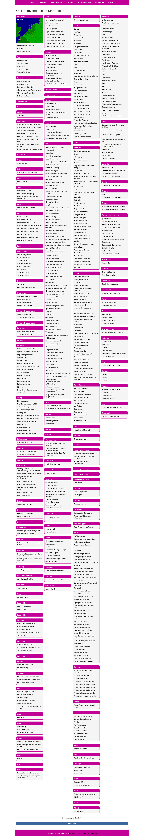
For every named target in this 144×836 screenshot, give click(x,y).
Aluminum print (107, 314)
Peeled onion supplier (81, 403)
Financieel (49, 567)
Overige (48, 143)
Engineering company (25, 355)
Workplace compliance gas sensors (57, 373)
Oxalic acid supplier (109, 272)
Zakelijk (76, 25)
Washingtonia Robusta (81, 250)
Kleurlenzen (78, 170)
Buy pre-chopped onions (82, 719)
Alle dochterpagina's (84, 2)
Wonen (76, 273)
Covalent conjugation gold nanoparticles (54, 391)
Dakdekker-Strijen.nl (24, 495)
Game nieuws (22, 163)
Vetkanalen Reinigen (81, 120)
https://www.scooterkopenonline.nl (29, 632)
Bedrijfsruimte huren (81, 88)
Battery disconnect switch (54, 352)
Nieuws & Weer (51, 89)
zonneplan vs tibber (24, 302)
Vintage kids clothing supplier (84, 681)
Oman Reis (49, 585)
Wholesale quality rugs (25, 695)
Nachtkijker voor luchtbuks (54, 261)
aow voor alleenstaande (53, 276)
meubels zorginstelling (53, 156)
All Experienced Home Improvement (81, 462)
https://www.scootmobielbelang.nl (28, 647)
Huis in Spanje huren (24, 81)
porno (104, 113)
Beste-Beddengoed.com (25, 45)
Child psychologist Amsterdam (27, 296)
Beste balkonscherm (81, 371)
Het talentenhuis (79, 131)
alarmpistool (49, 282)
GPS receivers (50, 384)
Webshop (105, 338)
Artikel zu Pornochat (52, 81)
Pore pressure (22, 378)
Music (104, 404)
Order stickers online (81, 79)
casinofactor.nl (50, 418)
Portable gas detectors (81, 610)
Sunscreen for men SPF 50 (26, 223)
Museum (48, 576)
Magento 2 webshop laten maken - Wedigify (86, 182)
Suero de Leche (79, 400)
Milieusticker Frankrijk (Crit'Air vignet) (55, 113)
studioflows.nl (22, 588)
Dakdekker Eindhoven (81, 360)
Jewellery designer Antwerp (27, 570)
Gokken (48, 414)
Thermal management (53, 341)
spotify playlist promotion (110, 51)
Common (20, 714)
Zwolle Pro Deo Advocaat (111, 176)
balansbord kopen (51, 553)
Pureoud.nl (77, 267)
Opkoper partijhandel (81, 46)
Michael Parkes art (108, 320)
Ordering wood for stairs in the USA (29, 742)
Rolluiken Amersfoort (109, 251)
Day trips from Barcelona (25, 87)
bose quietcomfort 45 (109, 98)
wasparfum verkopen (24, 442)
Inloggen (111, 2)
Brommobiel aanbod (24, 606)
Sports (76, 745)
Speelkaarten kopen (81, 212)
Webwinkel (49, 460)
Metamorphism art (108, 317)
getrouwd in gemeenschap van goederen (56, 226)
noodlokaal (49, 153)
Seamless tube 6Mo (52, 297)
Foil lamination (79, 580)
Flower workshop (108, 392)
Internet (48, 537)
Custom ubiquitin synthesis (83, 574)
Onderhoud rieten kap (81, 276)
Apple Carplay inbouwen (54, 32)
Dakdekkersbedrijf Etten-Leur (27, 484)
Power (76, 790)
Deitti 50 (20, 758)
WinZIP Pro (78, 253)
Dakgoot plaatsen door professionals (25, 477)
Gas (46, 347)
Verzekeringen (50, 95)
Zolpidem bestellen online (111, 40)
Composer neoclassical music (112, 407)
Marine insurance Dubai (82, 542)
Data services (78, 644)
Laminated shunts (23, 257)
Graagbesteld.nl (79, 215)
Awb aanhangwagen (52, 323)
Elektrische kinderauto (81, 173)
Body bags (49, 311)
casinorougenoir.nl (51, 421)
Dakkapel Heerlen (80, 504)
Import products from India (83, 602)
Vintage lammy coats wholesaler (85, 696)
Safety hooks (49, 314)
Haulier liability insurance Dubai (85, 539)
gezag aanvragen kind (53, 219)
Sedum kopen (50, 473)
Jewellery (20, 566)
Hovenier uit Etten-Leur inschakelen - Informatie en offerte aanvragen (29, 555)
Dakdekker (21, 465)
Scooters (20, 620)
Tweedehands (22, 101)
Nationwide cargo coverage (26, 331)
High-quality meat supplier (83, 716)
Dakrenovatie (78, 509)
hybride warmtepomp (52, 308)
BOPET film (49, 364)
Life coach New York (52, 55)
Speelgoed (106, 413)
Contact (78, 818)
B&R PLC (105, 344)
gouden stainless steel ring (26, 317)
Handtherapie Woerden (110, 63)
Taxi (18, 57)
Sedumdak (49, 469)
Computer (105, 371)
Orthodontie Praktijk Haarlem (55, 182)
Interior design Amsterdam (26, 700)
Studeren (105, 191)
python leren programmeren (111, 197)
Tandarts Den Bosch (109, 57)
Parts (104, 299)
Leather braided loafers (82, 238)
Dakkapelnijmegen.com (82, 357)
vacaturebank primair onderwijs (56, 173)
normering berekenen (52, 256)
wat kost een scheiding (53, 267)
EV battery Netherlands (25, 732)
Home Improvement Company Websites (84, 457)
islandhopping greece (53, 109)
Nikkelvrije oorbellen (24, 575)
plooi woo (48, 179)
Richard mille (78, 186)
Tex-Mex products (80, 725)
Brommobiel (21, 603)
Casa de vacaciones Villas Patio (28, 680)
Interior (19, 688)
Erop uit (48, 123)
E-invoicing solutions (81, 655)
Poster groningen (80, 217)
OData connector (79, 649)
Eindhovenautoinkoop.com (54, 571)
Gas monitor (78, 551)
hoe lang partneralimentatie (54, 294)
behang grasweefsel (81, 279)
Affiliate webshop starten (82, 137)
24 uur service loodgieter (82, 308)
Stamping (20, 448)
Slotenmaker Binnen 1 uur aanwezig (83, 320)
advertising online (80, 134)
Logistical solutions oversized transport (55, 495)
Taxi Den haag (50, 26)
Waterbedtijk (78, 324)
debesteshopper (107, 167)
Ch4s (75, 64)
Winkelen (77, 808)
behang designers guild (82, 293)
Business (77, 532)
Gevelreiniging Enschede (111, 254)
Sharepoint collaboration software (85, 577)
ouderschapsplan (51, 188)
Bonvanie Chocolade (81, 388)
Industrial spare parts (109, 302)
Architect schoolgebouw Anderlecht (57, 245)
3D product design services (26, 410)
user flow (77, 32)
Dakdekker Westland (24, 481)
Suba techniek (79, 58)
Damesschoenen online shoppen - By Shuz (114, 126)
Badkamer (49, 513)
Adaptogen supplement (25, 234)
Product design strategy (82, 545)
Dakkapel (77, 500)
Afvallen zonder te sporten (111, 23)
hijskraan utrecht (51, 70)
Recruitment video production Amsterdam (27, 197)
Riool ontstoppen (80, 523)
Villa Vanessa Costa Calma (26, 93)
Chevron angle (79, 327)
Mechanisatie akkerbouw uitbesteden (110, 47)
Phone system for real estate (83, 661)
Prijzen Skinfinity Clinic (110, 66)
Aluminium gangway (24, 254)
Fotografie (21, 584)
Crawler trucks (22, 357)
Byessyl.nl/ (105, 149)
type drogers (78, 495)
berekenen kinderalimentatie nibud (57, 208)
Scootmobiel (21, 641)
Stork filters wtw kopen (53, 464)
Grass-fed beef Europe (81, 728)
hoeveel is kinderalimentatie (55, 236)
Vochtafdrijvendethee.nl (82, 421)
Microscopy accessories (53, 358)
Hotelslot (77, 82)
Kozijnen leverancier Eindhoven (113, 332)
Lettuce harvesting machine (26, 349)
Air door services (51, 485)
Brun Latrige (21, 424)
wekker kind (78, 770)
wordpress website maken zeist (113, 239)
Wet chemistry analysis (53, 329)
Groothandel (106, 289)
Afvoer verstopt (79, 311)
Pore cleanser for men (25, 220)
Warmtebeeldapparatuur (53, 264)
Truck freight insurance (25, 334)
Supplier (105, 268)
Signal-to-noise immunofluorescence (52, 380)
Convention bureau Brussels (83, 597)
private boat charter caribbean (112, 116)
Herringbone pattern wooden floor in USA (29, 745)
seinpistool (49, 205)
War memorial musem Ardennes (56, 580)
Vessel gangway (23, 272)
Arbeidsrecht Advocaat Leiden (112, 104)
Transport (48, 479)
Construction (22, 251)
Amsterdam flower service (111, 389)
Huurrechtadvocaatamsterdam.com (57, 409)
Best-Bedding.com (23, 51)
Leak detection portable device (84, 641)
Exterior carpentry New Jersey (84, 453)
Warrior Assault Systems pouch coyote (84, 706)
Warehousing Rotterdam (82, 554)
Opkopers (77, 29)
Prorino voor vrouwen (81, 160)
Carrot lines (78, 483)
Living (19, 738)
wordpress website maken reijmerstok (83, 127)
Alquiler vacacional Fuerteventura (29, 90)
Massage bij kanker (108, 26)
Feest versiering (79, 203)
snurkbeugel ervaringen (82, 767)
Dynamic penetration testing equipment (27, 391)
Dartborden (78, 197)
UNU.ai (76, 154)
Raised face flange (23, 375)
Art (103, 311)
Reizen (48, 100)
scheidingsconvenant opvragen (56, 285)
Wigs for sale (78, 256)
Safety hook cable (80, 102)
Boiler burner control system (83, 568)
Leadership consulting (81, 594)
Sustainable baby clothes (26, 208)
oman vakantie (50, 589)
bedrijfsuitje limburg (52, 168)
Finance (76, 778)
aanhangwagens (51, 326)
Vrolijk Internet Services (90, 834)
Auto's (19, 112)
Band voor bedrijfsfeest (53, 406)
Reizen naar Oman (23, 96)
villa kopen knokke (51, 185)
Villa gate (20, 284)
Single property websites (25, 130)
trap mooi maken (51, 303)
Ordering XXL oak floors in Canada (86, 333)
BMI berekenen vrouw (24, 305)
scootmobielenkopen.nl (25, 644)
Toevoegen (42, 2)
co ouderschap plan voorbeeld (56, 288)
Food (75, 712)
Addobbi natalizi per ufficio (111, 293)
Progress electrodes (52, 350)
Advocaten (77, 435)
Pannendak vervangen (81, 342)
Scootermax (21, 635)
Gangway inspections (24, 263)
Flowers (105, 386)
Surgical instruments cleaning (27, 773)
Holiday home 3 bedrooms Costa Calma (28, 544)
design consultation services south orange (29, 707)
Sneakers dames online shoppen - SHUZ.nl (114, 131)
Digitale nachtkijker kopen (54, 196)
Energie (104, 203)
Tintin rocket (106, 263)
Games (20, 160)
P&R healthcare (79, 536)
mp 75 (104, 92)
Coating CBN (22, 413)
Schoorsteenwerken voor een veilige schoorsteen (55, 449)
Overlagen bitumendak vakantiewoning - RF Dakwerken (28, 470)
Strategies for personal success (28, 415)
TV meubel (49, 332)
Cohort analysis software (82, 658)
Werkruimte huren (80, 70)
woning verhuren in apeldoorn (84, 374)
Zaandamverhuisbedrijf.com (83, 368)
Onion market (78, 409)
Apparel (20, 204)
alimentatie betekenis (52, 202)
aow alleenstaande (52, 214)
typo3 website (106, 218)
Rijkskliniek (106, 60)
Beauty (19, 213)
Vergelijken (106, 164)
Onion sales (78, 412)
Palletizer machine (23, 381)
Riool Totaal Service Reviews (84, 527)
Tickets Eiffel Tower (52, 58)
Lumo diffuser (78, 247)
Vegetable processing (81, 479)
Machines (20, 345)
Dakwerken (106, 280)
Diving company (23, 401)
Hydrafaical (106, 54)
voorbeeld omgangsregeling (55, 242)
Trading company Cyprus (110, 221)
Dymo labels (78, 52)
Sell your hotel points (109, 69)
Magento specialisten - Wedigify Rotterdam (85, 177)
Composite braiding (52, 367)
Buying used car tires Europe (55, 40)
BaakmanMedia (74, 834)
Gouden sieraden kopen (26, 311)
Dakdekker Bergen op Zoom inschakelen (55, 444)
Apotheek (77, 444)
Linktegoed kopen (56, 2)
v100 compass (50, 338)
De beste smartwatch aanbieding (113, 170)
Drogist (20, 501)
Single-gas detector (52, 355)
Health (19, 769)
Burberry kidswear (23, 516)
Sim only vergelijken (81, 20)
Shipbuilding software (81, 600)
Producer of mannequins (25, 513)
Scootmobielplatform (24, 650)
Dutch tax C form (79, 782)
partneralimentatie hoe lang (54, 230)
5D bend (20, 387)
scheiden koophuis (52, 270)
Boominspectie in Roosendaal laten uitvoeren (29, 560)
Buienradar (21, 16)
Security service (23, 594)
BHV (103, 194)
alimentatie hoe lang (52, 211)
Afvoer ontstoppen (80, 299)
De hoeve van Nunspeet (53, 132)
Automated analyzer (24, 407)
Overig (19, 397)
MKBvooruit (78, 93)
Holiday (20, 539)
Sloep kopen (106, 89)
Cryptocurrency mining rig (111, 185)
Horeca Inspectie (79, 117)
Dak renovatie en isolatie (82, 339)
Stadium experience (81, 749)
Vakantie (20, 78)
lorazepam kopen (108, 37)
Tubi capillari (49, 370)
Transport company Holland (55, 491)
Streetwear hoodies (108, 158)
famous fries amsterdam (53, 78)
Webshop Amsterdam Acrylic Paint (114, 353)
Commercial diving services (26, 421)
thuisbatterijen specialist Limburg (113, 206)
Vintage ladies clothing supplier (85, 693)
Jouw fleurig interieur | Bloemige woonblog (85, 378)
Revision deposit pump (25, 363)
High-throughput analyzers (26, 433)
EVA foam (105, 347)
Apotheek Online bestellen (111, 43)
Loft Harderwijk (22, 84)
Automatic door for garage (26, 287)
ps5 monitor (78, 157)
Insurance (20, 328)
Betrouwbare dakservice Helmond (29, 474)
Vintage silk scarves (81, 678)
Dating (19, 755)
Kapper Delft (49, 129)
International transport (53, 508)
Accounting (78, 73)
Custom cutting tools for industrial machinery (85, 584)
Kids (103, 362)
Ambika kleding (107, 152)
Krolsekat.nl (49, 150)
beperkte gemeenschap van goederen (55, 252)
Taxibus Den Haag (23, 72)
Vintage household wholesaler (84, 684)
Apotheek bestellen (80, 229)
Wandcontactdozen (80, 232)
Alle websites (99, 2)
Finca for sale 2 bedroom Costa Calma (28, 140)
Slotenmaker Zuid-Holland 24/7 (84, 317)
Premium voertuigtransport (54, 46)
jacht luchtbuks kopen (53, 233)
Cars (19, 723)
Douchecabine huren (52, 517)
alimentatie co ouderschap (54, 291)
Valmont (76, 189)
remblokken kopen (51, 159)
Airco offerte (78, 49)
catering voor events (81, 397)
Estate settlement (80, 439)
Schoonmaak (22, 439)
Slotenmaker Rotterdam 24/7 (84, 314)
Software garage (51, 29)
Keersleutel (78, 85)
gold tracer (49, 317)
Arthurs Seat (49, 106)
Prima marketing (107, 236)
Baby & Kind (106, 259)
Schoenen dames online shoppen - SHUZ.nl (114, 140)
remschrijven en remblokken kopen (57, 162)
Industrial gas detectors (82, 559)
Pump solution (22, 181)
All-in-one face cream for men (27, 228)
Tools (75, 754)
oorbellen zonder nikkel (25, 579)
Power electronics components (84, 794)
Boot (103, 72)
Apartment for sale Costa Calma (28, 136)
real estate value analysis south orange (28, 145)
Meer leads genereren (81, 61)
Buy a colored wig (108, 356)
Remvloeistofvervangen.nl (54, 20)
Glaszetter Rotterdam (81, 363)
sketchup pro (78, 99)
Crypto (104, 182)
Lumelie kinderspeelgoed (111, 416)
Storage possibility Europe (111, 224)
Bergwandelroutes (51, 117)
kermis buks (49, 279)
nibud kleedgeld (51, 222)
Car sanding (21, 726)
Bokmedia (77, 35)
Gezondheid (21, 293)
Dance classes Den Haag (111, 365)
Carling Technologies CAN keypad (86, 562)
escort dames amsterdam (54, 64)
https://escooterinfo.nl (24, 629)
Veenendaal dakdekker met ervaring (26, 488)
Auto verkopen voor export (54, 34)
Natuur (76, 426)
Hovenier (20, 550)
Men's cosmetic (22, 217)
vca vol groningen (51, 170)
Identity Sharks (79, 38)
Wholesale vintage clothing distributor (83, 671)
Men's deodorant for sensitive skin (29, 225)
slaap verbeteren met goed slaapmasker (54, 396)
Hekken (20, 169)
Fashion (20, 510)
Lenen (76, 142)
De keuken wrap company (83, 302)
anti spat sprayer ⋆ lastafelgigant (28, 531)
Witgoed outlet (79, 209)
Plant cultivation (51, 529)
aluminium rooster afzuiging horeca (86, 76)
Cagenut (105, 374)
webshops (77, 763)
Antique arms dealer (52, 387)
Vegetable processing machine (28, 366)
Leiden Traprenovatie (109, 173)
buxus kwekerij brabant (82, 430)
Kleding (76, 701)
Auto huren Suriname (52, 23)
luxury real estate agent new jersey (29, 124)
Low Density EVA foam (82, 259)
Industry (20, 661)
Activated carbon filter (81, 548)
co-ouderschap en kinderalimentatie (57, 239)
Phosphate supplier (108, 275)
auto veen (20, 115)
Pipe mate (20, 717)
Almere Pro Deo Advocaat (83, 354)
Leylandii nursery (51, 532)
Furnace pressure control (82, 646)
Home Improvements (81, 450)
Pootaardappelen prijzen (82, 226)
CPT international (23, 372)
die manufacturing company (26, 451)
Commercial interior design (26, 703)
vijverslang (77, 282)
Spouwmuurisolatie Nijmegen (112, 245)
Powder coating (22, 667)
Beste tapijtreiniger (108, 107)
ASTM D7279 (22, 360)
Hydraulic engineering (53, 320)
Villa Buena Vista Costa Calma (28, 677)
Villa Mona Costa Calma (25, 683)
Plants (47, 525)
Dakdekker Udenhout (24, 492)
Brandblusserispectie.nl (82, 111)
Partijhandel (78, 41)
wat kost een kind (51, 273)
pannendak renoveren (81, 285)
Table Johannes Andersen (83, 235)
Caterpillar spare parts (109, 305)
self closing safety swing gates (27, 172)
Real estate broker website (26, 133)
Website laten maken (109, 80)
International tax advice (82, 785)
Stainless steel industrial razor (84, 758)
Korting (19, 106)
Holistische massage (109, 29)
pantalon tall (106, 155)
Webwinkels (78, 147)
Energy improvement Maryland (27, 749)
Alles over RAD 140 (80, 391)
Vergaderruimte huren (81, 55)
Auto (47, 16)
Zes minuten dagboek (24, 504)
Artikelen (69, 2)
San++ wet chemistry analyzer (55, 376)
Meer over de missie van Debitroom (86, 123)
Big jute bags (78, 565)
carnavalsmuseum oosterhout (112, 227)
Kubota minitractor (108, 230)
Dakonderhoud (50, 440)
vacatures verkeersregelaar (54, 176)
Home (32, 2)
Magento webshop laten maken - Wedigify (85, 167)
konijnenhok (21, 48)
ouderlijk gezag (50, 216)
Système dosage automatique (27, 352)
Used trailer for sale (52, 502)
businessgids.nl (50, 544)
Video (19, 187)
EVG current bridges (24, 266)
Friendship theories (24, 427)
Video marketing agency (25, 193)
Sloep (104, 83)
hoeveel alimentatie (52, 259)
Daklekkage (106, 242)
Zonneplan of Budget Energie (55, 550)
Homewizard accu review (54, 541)
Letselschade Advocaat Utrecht (56, 84)
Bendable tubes (50, 300)
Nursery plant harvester (25, 369)
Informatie (105, 16)
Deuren (20, 281)
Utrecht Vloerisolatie (81, 365)
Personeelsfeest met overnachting (57, 135)
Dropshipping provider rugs (26, 692)
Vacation (20, 673)
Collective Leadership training (84, 571)
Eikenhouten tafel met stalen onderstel (83, 289)
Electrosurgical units (24, 299)
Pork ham (77, 722)
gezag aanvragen (51, 199)
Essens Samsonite (80, 220)
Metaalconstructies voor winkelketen (53, 74)
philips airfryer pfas (80, 492)
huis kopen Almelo (80, 305)
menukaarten (78, 418)
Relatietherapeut (107, 32)
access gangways (23, 260)
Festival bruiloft (50, 126)
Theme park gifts (107, 233)
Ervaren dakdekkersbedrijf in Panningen (55, 454)
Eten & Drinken (79, 385)
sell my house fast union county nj (29, 127)
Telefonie (77, 16)
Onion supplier (79, 739)
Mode (104, 121)
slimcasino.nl (50, 424)
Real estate (21, 121)
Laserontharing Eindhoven (54, 305)
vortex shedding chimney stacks (56, 335)
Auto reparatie (50, 67)
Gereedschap (22, 527)
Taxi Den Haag (22, 63)
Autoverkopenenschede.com (55, 43)
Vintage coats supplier (81, 675)
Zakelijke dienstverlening (111, 215)
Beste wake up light (108, 95)
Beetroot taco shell (80, 415)
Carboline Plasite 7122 (25, 664)
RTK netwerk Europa (109, 101)
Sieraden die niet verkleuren (55, 61)
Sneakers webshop (80, 206)
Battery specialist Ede (53, 37)
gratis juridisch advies (53, 248)
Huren (47, 402)
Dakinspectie (78, 336)
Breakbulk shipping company (55, 488)
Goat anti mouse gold (81, 652)
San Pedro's (78, 406)
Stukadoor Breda (108, 248)
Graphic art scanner (108, 323)
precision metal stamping (26, 454)
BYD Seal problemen (52, 547)
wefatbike (77, 241)
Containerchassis (51, 482)
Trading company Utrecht (82, 556)
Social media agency (24, 191)
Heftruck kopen (107, 78)
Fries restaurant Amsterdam (83, 394)
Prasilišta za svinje (51, 344)
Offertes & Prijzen (108, 329)
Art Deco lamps (22, 697)
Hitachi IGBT (78, 797)
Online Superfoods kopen (82, 151)
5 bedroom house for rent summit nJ (29, 149)
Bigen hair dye (107, 350)
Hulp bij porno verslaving (110, 110)
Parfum (76, 163)
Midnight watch (107, 341)
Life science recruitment (82, 591)
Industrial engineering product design (84, 606)
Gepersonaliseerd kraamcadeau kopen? (85, 193)
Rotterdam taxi (22, 60)
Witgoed (77, 488)
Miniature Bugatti (23, 729)
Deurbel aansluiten (80, 351)
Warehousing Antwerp (53, 505)
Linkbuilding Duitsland (81, 108)
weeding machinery (80, 91)
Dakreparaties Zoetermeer (83, 513)
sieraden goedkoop (24, 314)
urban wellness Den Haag (54, 147)
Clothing (77, 667)
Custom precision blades (25, 533)
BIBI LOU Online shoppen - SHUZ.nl (111, 136)
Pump (19, 178)
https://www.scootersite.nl (26, 623)
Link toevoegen (68, 818)
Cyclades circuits (51, 103)
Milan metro (21, 66)
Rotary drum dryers (80, 621)
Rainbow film (78, 588)
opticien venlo (78, 811)
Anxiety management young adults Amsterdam (29, 777)
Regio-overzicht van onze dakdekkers (82, 517)
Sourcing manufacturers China (27, 404)
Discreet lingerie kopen (82, 261)
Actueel (48, 52)
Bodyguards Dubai (23, 597)
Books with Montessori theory (84, 244)
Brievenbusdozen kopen (82, 264)
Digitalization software (81, 105)
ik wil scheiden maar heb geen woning (56, 192)
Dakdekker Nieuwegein (110, 284)
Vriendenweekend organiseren (56, 138)
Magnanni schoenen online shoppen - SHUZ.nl (111, 145)
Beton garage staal (80, 296)
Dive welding (21, 269)
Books (104, 34)
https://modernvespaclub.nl (26, 626)
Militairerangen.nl (108, 20)
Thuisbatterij (78, 348)
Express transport (51, 499)
